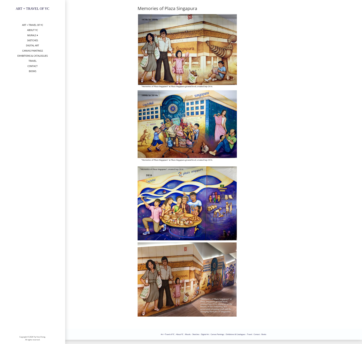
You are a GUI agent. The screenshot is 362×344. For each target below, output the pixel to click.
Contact (32, 66)
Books (32, 71)
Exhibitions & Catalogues (32, 55)
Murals (31, 35)
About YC (32, 30)
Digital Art (32, 45)
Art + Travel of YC (32, 8)
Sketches (32, 40)
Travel (32, 60)
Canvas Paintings (32, 50)
